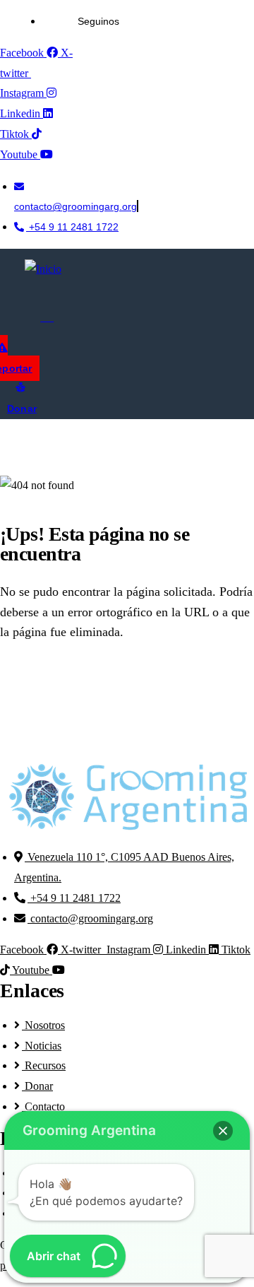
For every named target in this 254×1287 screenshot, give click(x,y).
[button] (223, 1131)
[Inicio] (43, 269)
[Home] (127, 797)
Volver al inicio (79, 682)
